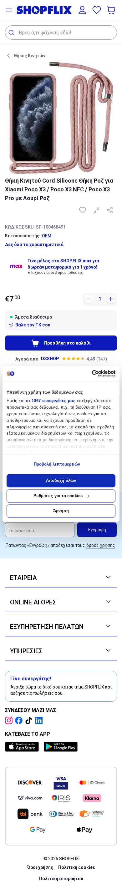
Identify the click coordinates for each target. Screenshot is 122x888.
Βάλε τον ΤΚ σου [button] (32, 324)
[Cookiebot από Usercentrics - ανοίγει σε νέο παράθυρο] (88, 373)
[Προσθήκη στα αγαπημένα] (83, 210)
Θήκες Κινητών (29, 55)
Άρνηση (61, 511)
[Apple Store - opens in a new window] (23, 746)
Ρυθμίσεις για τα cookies (58, 495)
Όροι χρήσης (40, 867)
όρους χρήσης (100, 545)
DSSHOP (50, 358)
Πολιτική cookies (76, 867)
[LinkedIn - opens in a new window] (40, 720)
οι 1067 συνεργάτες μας (50, 401)
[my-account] (82, 10)
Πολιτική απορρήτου (61, 878)
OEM (46, 235)
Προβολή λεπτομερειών (57, 464)
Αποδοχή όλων (61, 480)
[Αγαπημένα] (96, 10)
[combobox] (61, 32)
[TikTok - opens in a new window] (30, 720)
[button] (9, 10)
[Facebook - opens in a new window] (20, 720)
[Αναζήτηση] (12, 32)
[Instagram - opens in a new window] (10, 720)
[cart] (111, 10)
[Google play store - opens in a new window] (60, 746)
